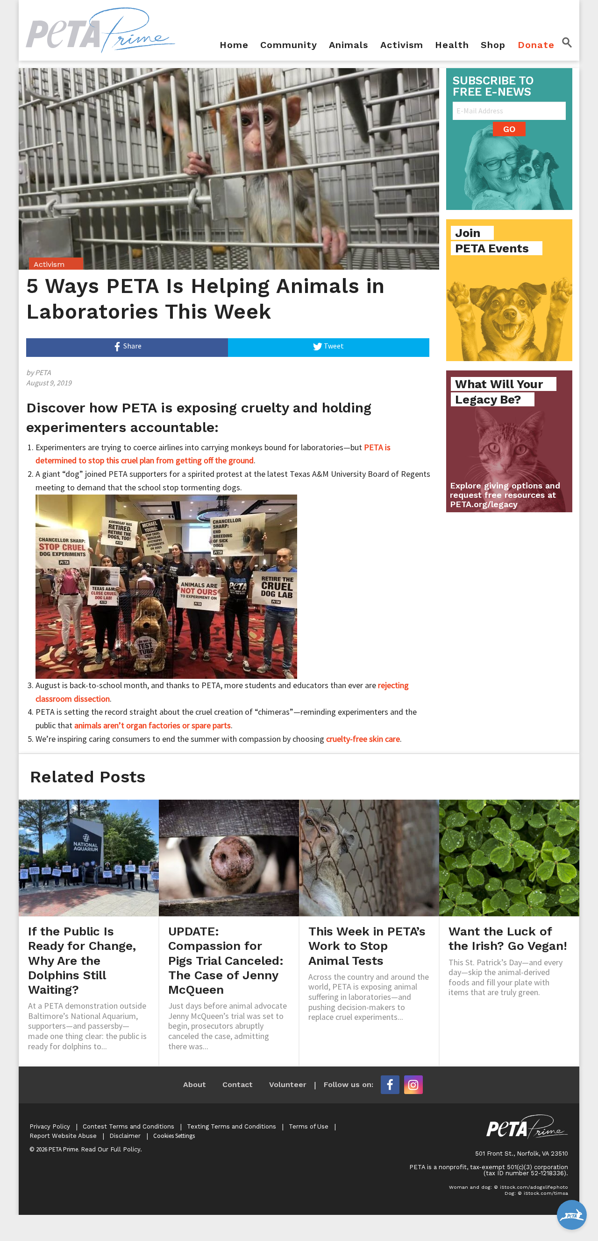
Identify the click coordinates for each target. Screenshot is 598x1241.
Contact (237, 1084)
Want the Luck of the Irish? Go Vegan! (507, 938)
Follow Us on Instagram (413, 1084)
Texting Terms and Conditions (231, 1126)
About (194, 1084)
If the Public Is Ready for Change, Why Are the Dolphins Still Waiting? (82, 960)
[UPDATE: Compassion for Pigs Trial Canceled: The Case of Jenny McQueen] (229, 857)
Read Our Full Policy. (111, 1149)
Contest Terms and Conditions (128, 1126)
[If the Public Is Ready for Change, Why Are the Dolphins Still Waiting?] (89, 857)
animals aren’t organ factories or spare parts (152, 725)
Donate (536, 45)
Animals (348, 45)
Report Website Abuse (63, 1136)
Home (234, 45)
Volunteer (287, 1084)
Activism (401, 45)
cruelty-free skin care (363, 738)
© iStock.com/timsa (543, 1193)
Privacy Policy (49, 1126)
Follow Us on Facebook (390, 1084)
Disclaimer (125, 1136)
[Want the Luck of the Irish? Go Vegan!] (509, 857)
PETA (43, 372)
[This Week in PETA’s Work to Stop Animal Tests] (369, 857)
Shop (493, 45)
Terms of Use (308, 1126)
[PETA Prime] (100, 29)
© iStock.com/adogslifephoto (531, 1187)
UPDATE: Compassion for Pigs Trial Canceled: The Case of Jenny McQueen (226, 960)
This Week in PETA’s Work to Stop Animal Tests (367, 945)
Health (452, 45)
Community (288, 45)
